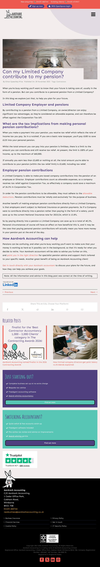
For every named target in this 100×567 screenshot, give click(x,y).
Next (92, 292)
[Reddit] (37, 310)
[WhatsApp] (67, 310)
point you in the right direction (22, 255)
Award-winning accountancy (21, 396)
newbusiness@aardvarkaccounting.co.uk (24, 512)
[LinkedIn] (52, 310)
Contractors (61, 82)
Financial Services (12, 522)
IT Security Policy (59, 526)
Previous (9, 292)
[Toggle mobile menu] (93, 14)
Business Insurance (12, 518)
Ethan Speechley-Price (14, 82)
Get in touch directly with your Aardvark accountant (29, 265)
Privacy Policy (58, 518)
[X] (22, 310)
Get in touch (57, 522)
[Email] (82, 310)
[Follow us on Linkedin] (10, 282)
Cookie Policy (10, 526)
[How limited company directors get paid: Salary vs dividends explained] (75, 327)
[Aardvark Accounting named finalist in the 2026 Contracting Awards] (25, 327)
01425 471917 (73, 2)
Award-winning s (16, 436)
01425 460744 (42, 2)
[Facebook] (7, 310)
